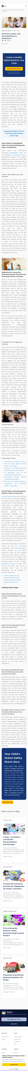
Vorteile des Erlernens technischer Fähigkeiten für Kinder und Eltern (13, 886)
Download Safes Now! (13, 68)
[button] (3, 40)
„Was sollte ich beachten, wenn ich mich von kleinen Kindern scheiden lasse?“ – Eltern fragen (15, 464)
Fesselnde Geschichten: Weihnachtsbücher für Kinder (13, 977)
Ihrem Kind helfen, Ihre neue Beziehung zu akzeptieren (11, 36)
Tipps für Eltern (6, 30)
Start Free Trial (7, 802)
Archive (3, 9)
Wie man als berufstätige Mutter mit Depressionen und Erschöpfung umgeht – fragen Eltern (15, 484)
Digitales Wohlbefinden (10, 911)
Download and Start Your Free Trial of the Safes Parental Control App (14, 133)
